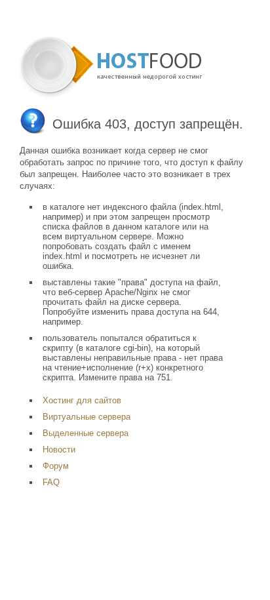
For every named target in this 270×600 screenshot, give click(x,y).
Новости (59, 449)
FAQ (51, 482)
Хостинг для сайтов (82, 400)
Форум (56, 466)
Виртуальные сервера (86, 417)
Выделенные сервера (85, 433)
